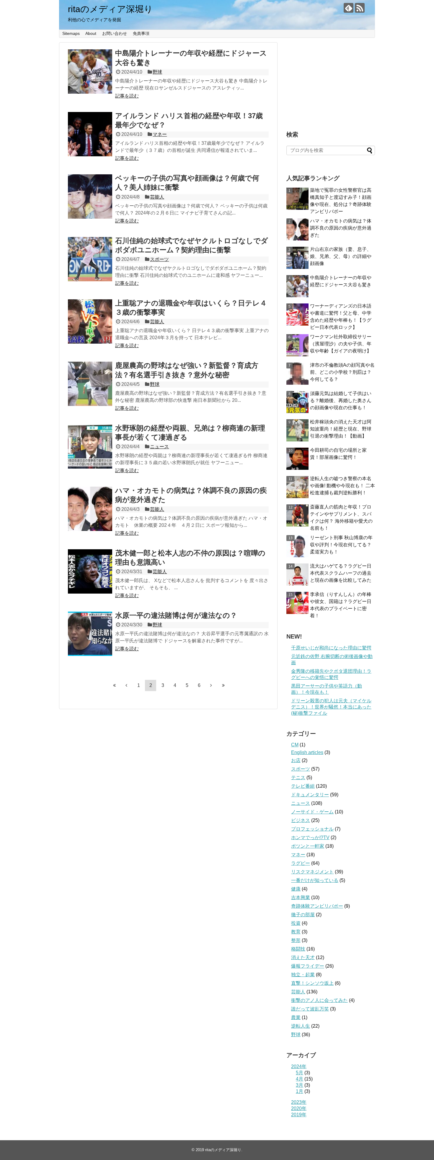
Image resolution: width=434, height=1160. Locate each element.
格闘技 (298, 948)
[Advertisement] (330, 79)
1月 (299, 1091)
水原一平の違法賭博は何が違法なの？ (176, 615)
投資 (296, 923)
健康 (296, 888)
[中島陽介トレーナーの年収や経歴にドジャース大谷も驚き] (90, 71)
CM (294, 744)
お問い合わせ (114, 33)
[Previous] (126, 685)
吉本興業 (300, 897)
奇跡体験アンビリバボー (317, 906)
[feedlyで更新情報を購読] (348, 8)
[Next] (211, 685)
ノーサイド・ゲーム (312, 811)
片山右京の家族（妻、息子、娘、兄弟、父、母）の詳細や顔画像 (340, 256)
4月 (299, 1078)
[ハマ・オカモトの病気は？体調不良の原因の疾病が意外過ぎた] (90, 509)
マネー (160, 134)
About (90, 33)
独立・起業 (303, 974)
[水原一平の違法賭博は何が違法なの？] (90, 634)
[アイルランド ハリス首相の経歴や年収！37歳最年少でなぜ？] (90, 134)
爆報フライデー (307, 966)
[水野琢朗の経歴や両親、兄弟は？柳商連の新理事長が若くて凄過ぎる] (90, 446)
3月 (299, 1085)
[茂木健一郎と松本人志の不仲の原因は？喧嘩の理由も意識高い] (90, 571)
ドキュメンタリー (310, 794)
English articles (307, 752)
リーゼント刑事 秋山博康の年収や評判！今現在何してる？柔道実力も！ (341, 544)
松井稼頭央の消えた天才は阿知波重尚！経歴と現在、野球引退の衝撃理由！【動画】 (340, 428)
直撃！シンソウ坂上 (312, 983)
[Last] (223, 685)
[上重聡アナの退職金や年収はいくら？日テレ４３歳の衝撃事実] (90, 321)
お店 (296, 760)
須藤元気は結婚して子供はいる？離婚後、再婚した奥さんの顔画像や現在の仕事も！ (340, 400)
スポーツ (159, 259)
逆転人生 (300, 1026)
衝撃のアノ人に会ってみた (319, 1000)
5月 (299, 1072)
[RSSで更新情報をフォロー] (360, 8)
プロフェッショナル (312, 828)
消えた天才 (303, 957)
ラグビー (300, 863)
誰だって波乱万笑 (310, 1008)
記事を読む (127, 95)
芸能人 (157, 196)
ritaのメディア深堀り (110, 9)
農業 (296, 1017)
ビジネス (300, 820)
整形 (296, 940)
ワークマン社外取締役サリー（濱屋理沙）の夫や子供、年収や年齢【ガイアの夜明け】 (340, 343)
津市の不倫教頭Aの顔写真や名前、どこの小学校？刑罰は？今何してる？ (342, 372)
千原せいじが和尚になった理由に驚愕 (331, 647)
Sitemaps (71, 33)
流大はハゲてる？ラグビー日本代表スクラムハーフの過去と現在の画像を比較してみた (340, 573)
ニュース (159, 446)
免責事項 (141, 33)
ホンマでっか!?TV (310, 837)
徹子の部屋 (303, 914)
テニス (298, 777)
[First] (114, 685)
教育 (296, 931)
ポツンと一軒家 (307, 846)
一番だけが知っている (314, 880)
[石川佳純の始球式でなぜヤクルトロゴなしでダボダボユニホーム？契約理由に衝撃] (90, 259)
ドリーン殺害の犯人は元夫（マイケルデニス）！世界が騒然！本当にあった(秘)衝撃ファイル (331, 707)
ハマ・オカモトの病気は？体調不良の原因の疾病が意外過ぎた (340, 228)
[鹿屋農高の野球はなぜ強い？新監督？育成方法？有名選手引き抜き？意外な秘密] (90, 384)
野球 (157, 71)
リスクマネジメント (312, 871)
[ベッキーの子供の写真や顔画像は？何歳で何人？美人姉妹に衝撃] (90, 196)
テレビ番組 (303, 786)
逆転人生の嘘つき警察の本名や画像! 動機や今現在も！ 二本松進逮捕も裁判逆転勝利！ (342, 485)
